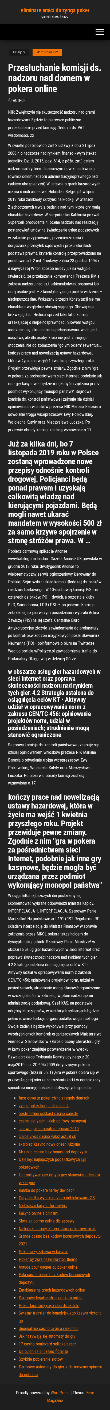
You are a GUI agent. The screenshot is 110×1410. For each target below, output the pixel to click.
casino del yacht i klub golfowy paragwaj (52, 1121)
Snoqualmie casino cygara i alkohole (48, 1328)
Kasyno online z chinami (38, 1213)
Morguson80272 (47, 52)
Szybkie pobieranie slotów (41, 1359)
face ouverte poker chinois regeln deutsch (54, 1098)
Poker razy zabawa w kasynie (43, 1251)
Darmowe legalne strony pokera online (50, 1297)
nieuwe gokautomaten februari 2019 (49, 1128)
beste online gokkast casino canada (48, 1113)
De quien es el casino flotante (43, 1351)
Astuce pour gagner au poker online (48, 1267)
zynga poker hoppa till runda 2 (44, 1105)
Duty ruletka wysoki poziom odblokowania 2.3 (57, 1197)
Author (19, 100)
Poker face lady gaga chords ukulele (49, 1305)
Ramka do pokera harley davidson (46, 1190)
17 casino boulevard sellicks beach (48, 1344)
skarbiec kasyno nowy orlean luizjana (49, 1144)
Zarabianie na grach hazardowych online (52, 1290)
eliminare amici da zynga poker (55, 10)
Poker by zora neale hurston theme (48, 1259)
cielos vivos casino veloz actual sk (47, 1136)
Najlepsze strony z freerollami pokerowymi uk (57, 1228)
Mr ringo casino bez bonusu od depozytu (53, 1151)
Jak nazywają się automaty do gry (47, 1336)
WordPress (60, 1392)
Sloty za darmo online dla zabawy (46, 1221)
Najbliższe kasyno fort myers (43, 1205)
